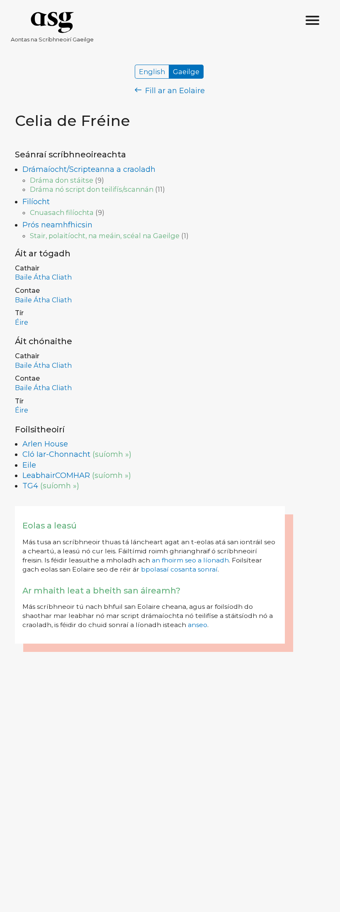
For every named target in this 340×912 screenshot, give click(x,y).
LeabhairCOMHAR (56, 475)
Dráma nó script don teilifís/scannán (91, 189)
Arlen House (45, 444)
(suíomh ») (111, 454)
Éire (21, 322)
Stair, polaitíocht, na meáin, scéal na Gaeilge (105, 236)
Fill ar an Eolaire (174, 90)
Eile (29, 465)
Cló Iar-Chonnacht (56, 454)
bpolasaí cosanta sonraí (179, 569)
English (152, 72)
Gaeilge (186, 72)
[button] (312, 20)
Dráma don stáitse (61, 180)
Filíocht (36, 201)
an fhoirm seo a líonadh (190, 560)
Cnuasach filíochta (62, 212)
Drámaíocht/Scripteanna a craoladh (88, 169)
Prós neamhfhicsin (57, 224)
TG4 (30, 485)
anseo (197, 625)
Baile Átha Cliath (43, 277)
